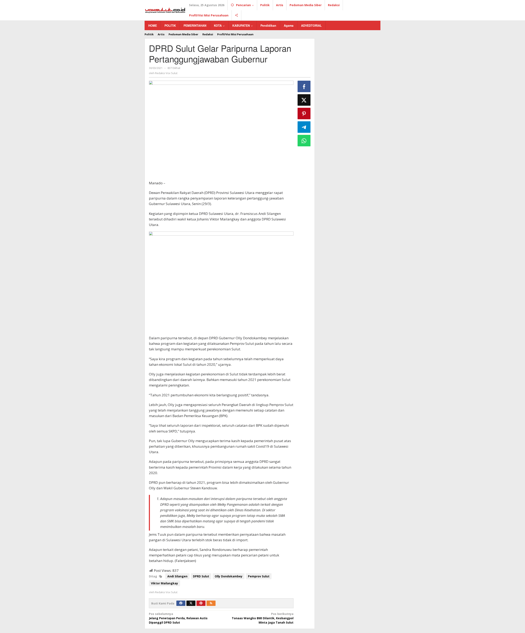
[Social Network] (236, 15)
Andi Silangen (177, 576)
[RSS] (211, 603)
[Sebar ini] (304, 86)
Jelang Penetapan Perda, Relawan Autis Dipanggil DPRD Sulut (178, 618)
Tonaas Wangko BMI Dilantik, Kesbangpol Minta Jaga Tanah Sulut (262, 618)
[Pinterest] (200, 603)
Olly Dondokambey (228, 576)
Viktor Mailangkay (164, 583)
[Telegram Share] (304, 127)
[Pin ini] (304, 113)
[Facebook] (180, 603)
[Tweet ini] (304, 100)
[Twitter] (190, 603)
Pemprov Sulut (258, 576)
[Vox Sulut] (165, 10)
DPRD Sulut (201, 576)
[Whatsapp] (304, 140)
